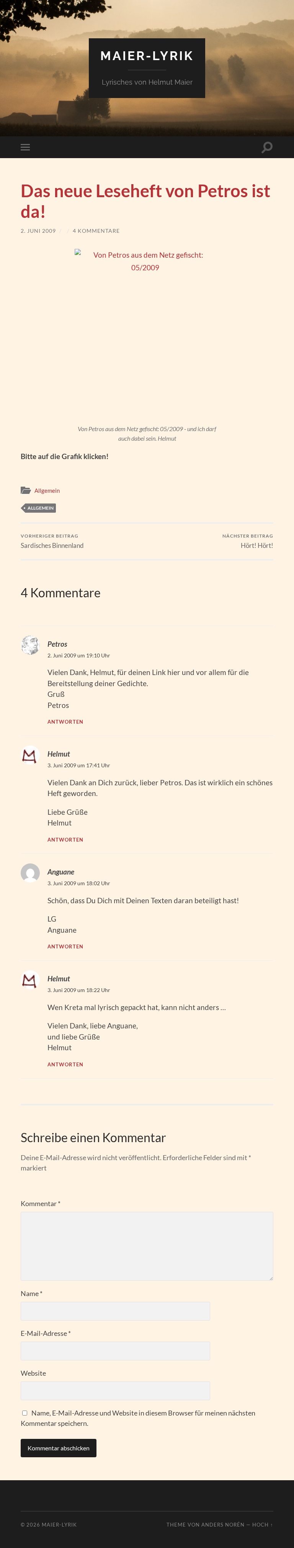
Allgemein (47, 490)
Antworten (65, 722)
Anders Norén (223, 1525)
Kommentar (40, 1203)
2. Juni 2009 (38, 230)
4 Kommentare (96, 230)
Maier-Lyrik (147, 56)
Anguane (60, 871)
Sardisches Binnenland (52, 541)
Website (33, 1373)
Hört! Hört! (247, 541)
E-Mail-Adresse (46, 1333)
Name (31, 1293)
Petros (57, 643)
